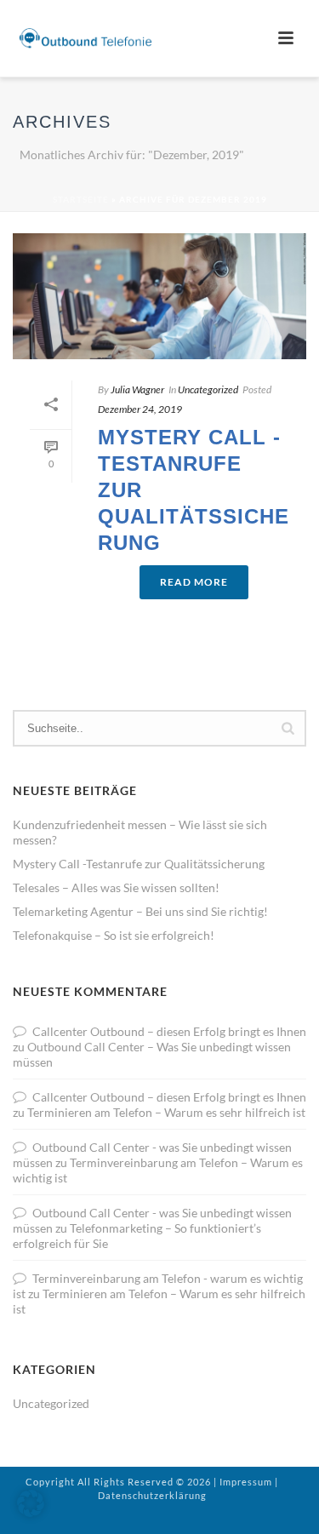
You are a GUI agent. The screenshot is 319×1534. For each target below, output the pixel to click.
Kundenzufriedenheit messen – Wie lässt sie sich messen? (140, 832)
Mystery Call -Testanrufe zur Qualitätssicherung (139, 863)
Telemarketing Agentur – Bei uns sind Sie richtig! (140, 911)
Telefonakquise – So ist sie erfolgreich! (113, 935)
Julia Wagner (137, 389)
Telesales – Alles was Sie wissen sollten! (116, 887)
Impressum (245, 1481)
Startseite (81, 199)
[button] (30, 1503)
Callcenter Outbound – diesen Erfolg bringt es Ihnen (169, 1031)
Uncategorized (208, 389)
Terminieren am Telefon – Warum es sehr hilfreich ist (166, 1112)
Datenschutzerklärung (152, 1495)
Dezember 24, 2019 (140, 409)
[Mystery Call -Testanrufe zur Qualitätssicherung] (159, 296)
